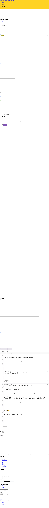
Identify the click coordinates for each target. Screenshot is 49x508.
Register (3, 487)
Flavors (9, 118)
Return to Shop (7, 481)
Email (1, 432)
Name (1, 431)
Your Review (2, 427)
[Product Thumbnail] (47, 35)
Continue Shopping (4, 484)
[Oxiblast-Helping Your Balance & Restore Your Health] (7, 0)
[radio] (34, 118)
